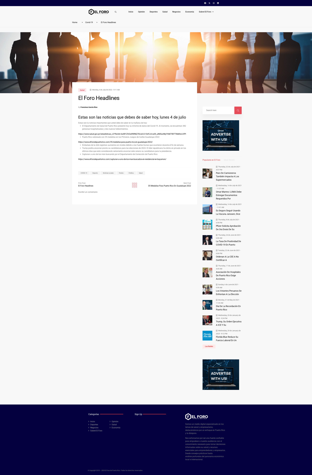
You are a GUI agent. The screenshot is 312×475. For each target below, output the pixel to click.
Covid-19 (89, 22)
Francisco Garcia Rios (89, 107)
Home (74, 22)
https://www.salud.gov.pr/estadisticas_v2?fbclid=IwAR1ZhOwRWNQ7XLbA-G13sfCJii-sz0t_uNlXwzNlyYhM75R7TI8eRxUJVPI (132, 133)
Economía (189, 12)
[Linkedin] (218, 3)
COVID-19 (84, 173)
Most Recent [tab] (229, 160)
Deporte (95, 173)
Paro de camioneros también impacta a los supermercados (227, 176)
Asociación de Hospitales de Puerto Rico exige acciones (228, 275)
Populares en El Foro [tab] (211, 160)
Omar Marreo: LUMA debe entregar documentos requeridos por (229, 195)
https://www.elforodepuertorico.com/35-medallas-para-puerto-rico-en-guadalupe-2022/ (115, 141)
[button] (206, 12)
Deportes (154, 12)
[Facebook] (205, 3)
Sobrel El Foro (205, 12)
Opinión (141, 12)
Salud (164, 12)
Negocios (176, 12)
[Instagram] (214, 3)
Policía (121, 173)
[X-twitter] (209, 3)
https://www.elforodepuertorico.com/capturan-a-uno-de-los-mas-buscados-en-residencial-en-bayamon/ (122, 159)
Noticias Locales (108, 173)
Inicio (130, 12)
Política (131, 173)
